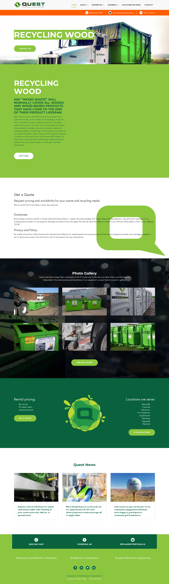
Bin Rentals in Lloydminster (84, 557)
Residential (97, 5)
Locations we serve (131, 5)
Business (112, 5)
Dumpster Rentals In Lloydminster (133, 557)
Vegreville (146, 421)
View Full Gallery (84, 362)
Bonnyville (146, 404)
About (83, 5)
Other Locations (142, 432)
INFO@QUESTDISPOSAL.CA (132, 544)
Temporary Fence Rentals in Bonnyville (36, 557)
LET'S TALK (23, 156)
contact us (25, 49)
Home (73, 5)
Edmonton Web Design (77, 579)
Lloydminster (145, 415)
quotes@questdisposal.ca (123, 13)
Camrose (146, 407)
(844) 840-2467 (96, 13)
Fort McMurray (144, 412)
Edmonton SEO (95, 579)
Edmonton (145, 410)
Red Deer (146, 418)
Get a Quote (149, 13)
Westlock (146, 424)
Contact (148, 5)
